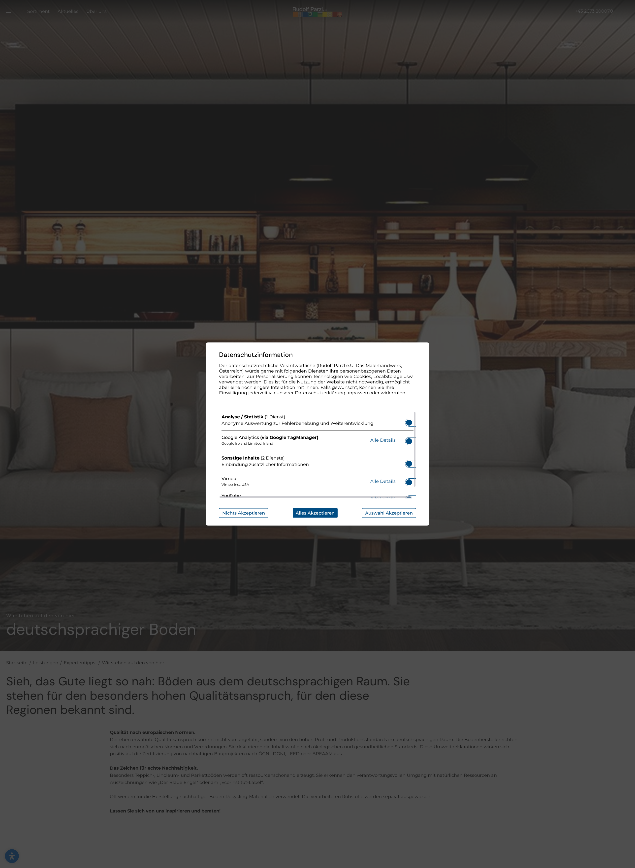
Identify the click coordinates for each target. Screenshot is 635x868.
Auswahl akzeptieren (389, 513)
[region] (317, 455)
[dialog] (317, 434)
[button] (409, 423)
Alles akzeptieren (315, 513)
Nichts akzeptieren (243, 513)
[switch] (409, 421)
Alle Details (383, 440)
